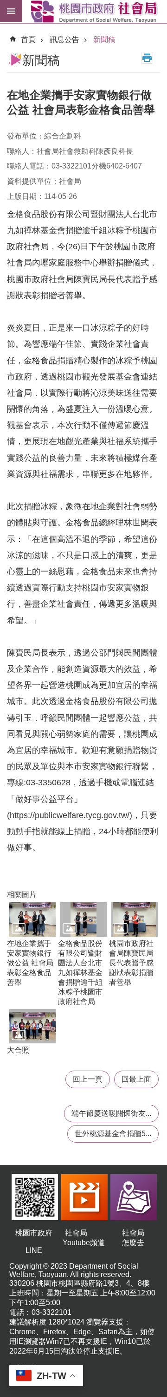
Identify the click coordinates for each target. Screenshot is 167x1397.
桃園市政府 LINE (33, 1241)
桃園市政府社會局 (94, 11)
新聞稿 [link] (104, 39)
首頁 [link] (28, 39)
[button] (32, 919)
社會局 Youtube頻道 (84, 1237)
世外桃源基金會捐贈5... (113, 1134)
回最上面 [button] (136, 1079)
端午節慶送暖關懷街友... (111, 1113)
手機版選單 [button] (11, 11)
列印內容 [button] (147, 58)
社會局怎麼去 (133, 1237)
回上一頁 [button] (88, 1079)
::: (7, 29)
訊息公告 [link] (64, 39)
